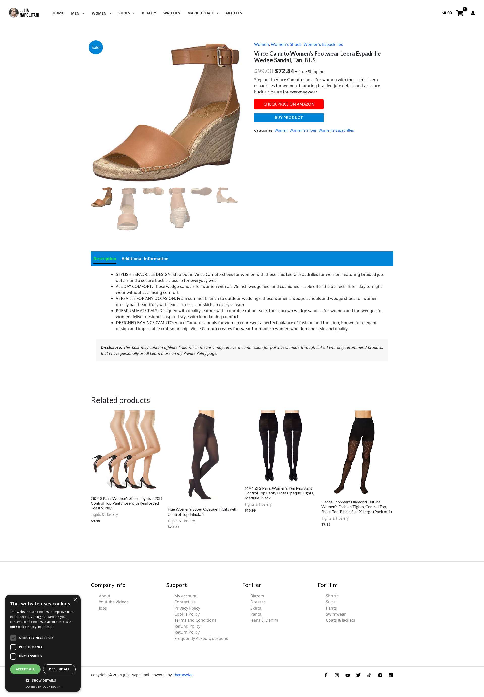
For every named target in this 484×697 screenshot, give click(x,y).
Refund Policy (187, 626)
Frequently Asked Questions (201, 638)
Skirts (255, 608)
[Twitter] (358, 675)
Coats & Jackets (340, 620)
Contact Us (184, 602)
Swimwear (336, 614)
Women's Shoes (286, 44)
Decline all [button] (59, 669)
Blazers (257, 596)
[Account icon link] (473, 13)
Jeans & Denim (264, 620)
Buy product (289, 117)
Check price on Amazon (289, 104)
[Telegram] (380, 675)
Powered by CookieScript (43, 686)
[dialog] (43, 643)
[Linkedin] (391, 675)
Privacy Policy (187, 608)
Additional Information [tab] (145, 258)
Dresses (258, 602)
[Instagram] (337, 675)
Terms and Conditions (195, 620)
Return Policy (187, 632)
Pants (255, 614)
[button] (82, 13)
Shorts (332, 596)
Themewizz (182, 674)
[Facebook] (326, 675)
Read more (46, 627)
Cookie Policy (187, 614)
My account (185, 596)
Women (261, 44)
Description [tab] (104, 258)
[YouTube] (347, 675)
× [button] (75, 600)
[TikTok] (369, 675)
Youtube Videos (114, 602)
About (104, 596)
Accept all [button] (25, 669)
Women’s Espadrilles (323, 44)
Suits (330, 602)
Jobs (103, 608)
